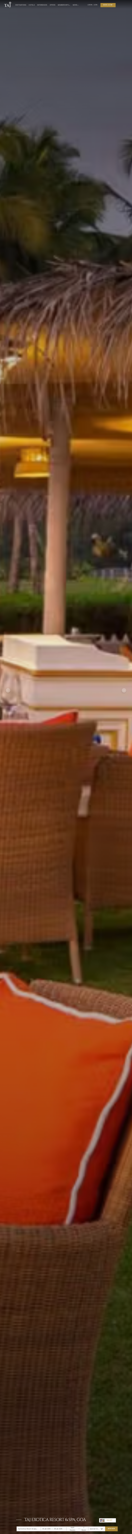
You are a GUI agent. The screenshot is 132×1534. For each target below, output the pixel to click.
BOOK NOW (111, 1528)
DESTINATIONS (20, 5)
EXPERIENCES (42, 5)
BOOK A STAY (108, 5)
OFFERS (53, 5)
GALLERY (109, 1520)
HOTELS (32, 5)
